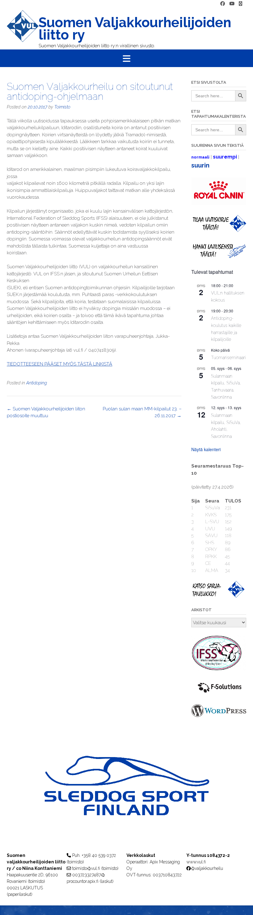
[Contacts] (240, 3)
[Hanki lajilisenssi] (218, 257)
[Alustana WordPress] (218, 715)
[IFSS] (218, 669)
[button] (126, 58)
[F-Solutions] (218, 693)
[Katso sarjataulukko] (218, 596)
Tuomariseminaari (228, 357)
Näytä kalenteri (206, 449)
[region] (126, 798)
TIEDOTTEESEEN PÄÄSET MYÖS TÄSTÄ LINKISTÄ (59, 364)
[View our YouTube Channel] (232, 3)
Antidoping (36, 382)
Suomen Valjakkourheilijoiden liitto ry (135, 28)
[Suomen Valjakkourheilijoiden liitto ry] (23, 29)
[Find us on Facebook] (222, 3)
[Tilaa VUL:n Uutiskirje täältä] (218, 230)
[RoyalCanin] (218, 203)
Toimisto (62, 106)
